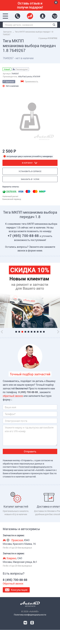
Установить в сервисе (30, 171)
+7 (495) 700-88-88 (24, 235)
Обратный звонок (13, 583)
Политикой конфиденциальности (35, 466)
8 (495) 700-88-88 (17, 16)
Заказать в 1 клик (30, 179)
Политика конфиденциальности (30, 614)
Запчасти (7, 31)
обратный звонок (13, 395)
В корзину (27, 163)
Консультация (19, 589)
